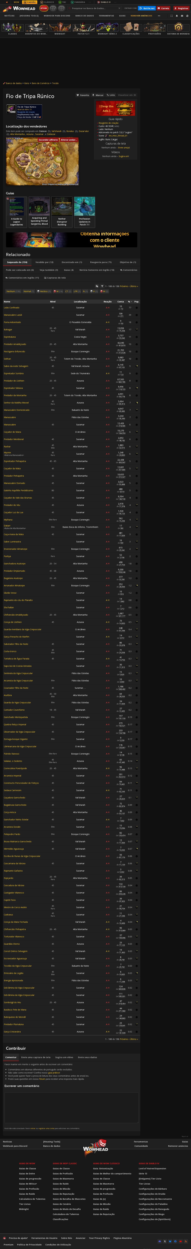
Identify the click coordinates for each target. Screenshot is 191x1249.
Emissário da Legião (13, 973)
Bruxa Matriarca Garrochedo (17, 841)
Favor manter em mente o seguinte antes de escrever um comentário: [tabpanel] (46, 1096)
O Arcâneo (80, 431)
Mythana (8, 519)
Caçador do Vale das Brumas (18, 497)
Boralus (70, 131)
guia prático (54, 1072)
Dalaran (43, 131)
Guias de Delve (27, 1173)
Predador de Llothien (14, 380)
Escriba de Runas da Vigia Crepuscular (22, 856)
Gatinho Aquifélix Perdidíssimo (18, 490)
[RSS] (186, 1241)
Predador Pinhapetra (14, 475)
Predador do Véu (12, 505)
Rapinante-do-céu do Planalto (18, 600)
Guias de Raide (27, 1193)
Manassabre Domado (14, 483)
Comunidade (141, 1146)
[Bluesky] (170, 1241)
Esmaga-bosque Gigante (16, 739)
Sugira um (123, 156)
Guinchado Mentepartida (16, 717)
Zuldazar (51, 134)
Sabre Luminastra (12, 541)
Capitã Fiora (10, 900)
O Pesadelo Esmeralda (80, 322)
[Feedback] (182, 16)
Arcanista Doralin (12, 826)
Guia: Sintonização (103, 1168)
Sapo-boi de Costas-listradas (18, 666)
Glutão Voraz (10, 592)
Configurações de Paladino (153, 1204)
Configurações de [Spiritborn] (154, 1219)
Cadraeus (8, 914)
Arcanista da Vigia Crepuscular (18, 680)
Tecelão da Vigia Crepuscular (18, 965)
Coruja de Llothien (13, 622)
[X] (165, 1241)
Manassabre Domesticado (17, 410)
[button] (33, 153)
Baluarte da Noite (80, 410)
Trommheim (92, 527)
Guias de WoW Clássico (106, 1163)
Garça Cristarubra (12, 1031)
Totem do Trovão (72, 358)
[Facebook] (175, 1241)
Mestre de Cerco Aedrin (15, 907)
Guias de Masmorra (63, 1178)
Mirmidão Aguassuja (14, 848)
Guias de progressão (30, 1178)
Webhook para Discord (57, 15)
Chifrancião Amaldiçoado (16, 614)
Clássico (49, 2)
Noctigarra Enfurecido (14, 351)
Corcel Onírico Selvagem (15, 951)
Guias (122, 15)
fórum (42, 1079)
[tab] (17, 262)
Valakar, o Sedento (13, 761)
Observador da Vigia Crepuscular (19, 731)
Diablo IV (106, 2)
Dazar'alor (84, 131)
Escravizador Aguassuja (15, 958)
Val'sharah (56, 131)
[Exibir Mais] (159, 16)
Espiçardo (8, 878)
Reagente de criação (108, 122)
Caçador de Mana (12, 431)
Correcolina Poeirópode (15, 768)
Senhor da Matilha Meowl (16, 402)
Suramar (39, 134)
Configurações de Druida (152, 1193)
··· (90, 2)
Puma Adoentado (12, 322)
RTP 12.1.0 (53, 8)
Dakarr (7, 525)
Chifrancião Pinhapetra (15, 929)
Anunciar (80, 1238)
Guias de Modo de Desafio (67, 1209)
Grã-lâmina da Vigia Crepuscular (19, 987)
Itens (26, 83)
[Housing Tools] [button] (29, 15)
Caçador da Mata (12, 468)
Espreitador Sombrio (14, 373)
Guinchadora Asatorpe (15, 563)
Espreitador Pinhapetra (15, 461)
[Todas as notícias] (6, 2)
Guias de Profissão (29, 1188)
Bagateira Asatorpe (13, 578)
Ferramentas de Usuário (44, 1238)
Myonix (7, 452)
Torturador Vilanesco (14, 936)
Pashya (7, 556)
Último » (134, 286)
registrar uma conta (46, 1128)
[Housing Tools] (51, 1141)
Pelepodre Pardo (12, 834)
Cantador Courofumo (14, 709)
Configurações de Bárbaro (153, 1188)
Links (112, 95)
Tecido (55, 83)
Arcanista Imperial (12, 775)
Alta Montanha (17, 134)
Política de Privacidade (29, 1244)
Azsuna (29, 134)
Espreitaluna (10, 336)
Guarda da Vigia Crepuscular (17, 702)
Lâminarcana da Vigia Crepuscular (20, 746)
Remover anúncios (141, 15)
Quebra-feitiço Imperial (15, 724)
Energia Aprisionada (13, 980)
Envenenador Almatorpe (15, 548)
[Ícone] (11, 109)
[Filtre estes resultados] (102, 286)
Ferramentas (141, 1141)
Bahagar (8, 329)
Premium (8, 1244)
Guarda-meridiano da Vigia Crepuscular (22, 629)
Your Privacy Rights (99, 1238)
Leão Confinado (11, 307)
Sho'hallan (9, 607)
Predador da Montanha (15, 395)
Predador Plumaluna (14, 1024)
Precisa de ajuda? (18, 1238)
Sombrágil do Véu (12, 1002)
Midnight (24, 1209)
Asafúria (8, 695)
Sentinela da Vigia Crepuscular (18, 673)
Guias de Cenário (62, 1204)
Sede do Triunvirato (80, 373)
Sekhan (7, 358)
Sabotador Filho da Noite (16, 644)
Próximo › (124, 286)
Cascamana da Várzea (14, 863)
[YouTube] (180, 1241)
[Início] (19, 8)
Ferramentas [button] (106, 15)
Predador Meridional (14, 439)
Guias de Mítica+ (28, 1183)
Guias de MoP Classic (65, 1163)
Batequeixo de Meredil (15, 1017)
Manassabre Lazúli (13, 314)
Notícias (9, 15)
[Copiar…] (97, 286)
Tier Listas (25, 1204)
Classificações (60, 1219)
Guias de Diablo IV (149, 1163)
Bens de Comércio (41, 83)
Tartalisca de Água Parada (16, 658)
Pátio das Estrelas (80, 417)
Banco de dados (85, 15)
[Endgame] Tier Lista (150, 1178)
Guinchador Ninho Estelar (16, 819)
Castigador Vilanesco (14, 892)
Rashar (7, 446)
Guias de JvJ (99, 1199)
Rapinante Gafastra (13, 870)
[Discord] (159, 1241)
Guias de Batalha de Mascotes (69, 1199)
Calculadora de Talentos (32, 1199)
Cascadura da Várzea (14, 885)
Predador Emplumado (14, 570)
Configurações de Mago (151, 1214)
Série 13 (143, 1173)
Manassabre (10, 417)
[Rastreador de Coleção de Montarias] (71, 239)
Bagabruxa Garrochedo (15, 804)
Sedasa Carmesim (12, 790)
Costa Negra (80, 336)
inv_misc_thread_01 (117, 135)
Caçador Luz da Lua (13, 512)
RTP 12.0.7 (61, 8)
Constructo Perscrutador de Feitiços (21, 783)
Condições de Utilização (58, 1244)
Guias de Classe (27, 1168)
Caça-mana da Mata (14, 534)
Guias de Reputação (63, 1193)
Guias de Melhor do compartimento (112, 1173)
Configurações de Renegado (154, 1209)
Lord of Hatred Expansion (152, 1168)
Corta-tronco (10, 651)
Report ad (185, 1136)
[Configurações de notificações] (177, 16)
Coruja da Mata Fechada (16, 921)
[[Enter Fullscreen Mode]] (171, 16)
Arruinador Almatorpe (14, 585)
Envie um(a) (123, 147)
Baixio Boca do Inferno (74, 527)
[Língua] (187, 16)
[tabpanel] (71, 662)
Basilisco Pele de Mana (15, 1009)
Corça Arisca (10, 812)
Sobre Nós (66, 1238)
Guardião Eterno (12, 943)
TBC (64, 2)
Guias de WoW (27, 1163)
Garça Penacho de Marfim (16, 636)
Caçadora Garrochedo (14, 797)
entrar (33, 1128)
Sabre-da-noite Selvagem (16, 366)
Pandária (79, 2)
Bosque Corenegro (80, 351)
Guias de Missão (61, 1188)
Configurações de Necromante (155, 1199)
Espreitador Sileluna (13, 388)
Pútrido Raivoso (11, 753)
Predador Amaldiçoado (15, 344)
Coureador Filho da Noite (16, 687)
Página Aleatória (123, 1238)
